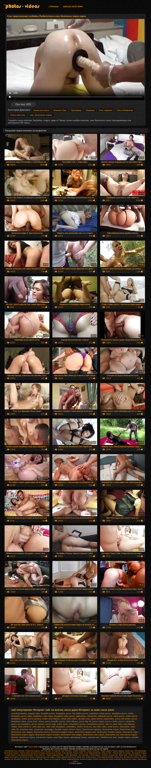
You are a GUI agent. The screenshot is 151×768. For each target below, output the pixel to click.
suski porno (113, 726)
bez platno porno (80, 713)
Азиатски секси (41, 110)
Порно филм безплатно (66, 757)
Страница (54, 7)
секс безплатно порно (41, 115)
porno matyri (98, 721)
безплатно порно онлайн (47, 734)
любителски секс (109, 737)
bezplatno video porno (64, 716)
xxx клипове (84, 755)
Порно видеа (9, 5)
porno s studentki (126, 721)
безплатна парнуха (92, 729)
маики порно (124, 737)
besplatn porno (48, 713)
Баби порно (91, 757)
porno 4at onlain (122, 718)
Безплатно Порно (27, 757)
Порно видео (33, 747)
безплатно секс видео (71, 734)
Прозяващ (76, 110)
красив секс (93, 737)
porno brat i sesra (35, 721)
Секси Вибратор (124, 110)
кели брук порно (61, 737)
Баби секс (123, 755)
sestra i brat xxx (84, 726)
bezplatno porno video (21, 716)
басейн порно (61, 729)
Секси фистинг (17, 115)
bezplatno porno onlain (122, 713)
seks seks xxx (38, 726)
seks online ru (24, 726)
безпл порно (75, 729)
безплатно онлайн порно (109, 732)
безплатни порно (110, 729)
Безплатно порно (38, 753)
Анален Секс (60, 110)
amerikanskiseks (19, 713)
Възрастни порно (21, 759)
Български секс (36, 759)
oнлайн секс (84, 718)
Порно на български (52, 759)
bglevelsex (81, 716)
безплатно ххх (112, 734)
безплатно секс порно (93, 734)
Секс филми (67, 753)
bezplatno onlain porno (100, 713)
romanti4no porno (77, 724)
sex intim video (100, 726)
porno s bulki (111, 721)
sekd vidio (117, 724)
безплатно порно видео (22, 734)
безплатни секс (127, 729)
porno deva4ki (51, 721)
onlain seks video (69, 718)
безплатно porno (42, 732)
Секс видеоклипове (92, 753)
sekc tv (108, 724)
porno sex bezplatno (20, 724)
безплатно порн (130, 732)
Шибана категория (73, 7)
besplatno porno (63, 713)
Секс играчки (105, 110)
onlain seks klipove (51, 718)
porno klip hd (85, 721)
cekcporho (92, 716)
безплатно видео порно (62, 732)
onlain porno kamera (31, 718)
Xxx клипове (46, 751)
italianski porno (105, 716)
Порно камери (118, 751)
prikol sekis (62, 724)
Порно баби (25, 753)
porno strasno (38, 724)
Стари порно (10, 755)
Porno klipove (39, 755)
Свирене (90, 110)
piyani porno (97, 718)
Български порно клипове (110, 759)
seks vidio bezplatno (55, 726)
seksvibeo (71, 726)
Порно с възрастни (110, 755)
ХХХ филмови (140, 751)
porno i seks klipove (68, 721)
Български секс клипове (14, 751)
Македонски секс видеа (45, 757)
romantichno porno (95, 724)
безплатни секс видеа (21, 732)
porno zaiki (51, 724)
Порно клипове (79, 751)
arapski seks (34, 713)
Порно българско (32, 751)
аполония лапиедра (44, 729)
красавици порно (78, 737)
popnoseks (109, 718)
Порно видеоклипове (55, 755)
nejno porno (118, 716)
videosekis (124, 726)
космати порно (86, 759)
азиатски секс (26, 729)
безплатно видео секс (85, 732)
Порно (96, 759)
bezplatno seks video (43, 716)
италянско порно (44, 737)
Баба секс (129, 751)
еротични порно (27, 737)
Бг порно (127, 753)
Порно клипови (93, 751)
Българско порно (11, 753)
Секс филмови (71, 755)
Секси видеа (95, 755)
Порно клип (107, 753)
